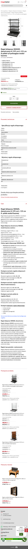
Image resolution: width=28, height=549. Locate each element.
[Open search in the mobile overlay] (12, 5)
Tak (21, 534)
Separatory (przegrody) (9, 311)
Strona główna (4, 11)
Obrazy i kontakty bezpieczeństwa (9, 197)
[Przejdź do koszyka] (25, 2)
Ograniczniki (6, 309)
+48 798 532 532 (6, 519)
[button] (14, 107)
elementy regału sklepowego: (16, 305)
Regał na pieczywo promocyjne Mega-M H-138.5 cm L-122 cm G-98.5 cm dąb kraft (13, 479)
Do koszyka (14, 103)
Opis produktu (16, 112)
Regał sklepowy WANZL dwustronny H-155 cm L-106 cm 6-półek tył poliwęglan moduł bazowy (13, 385)
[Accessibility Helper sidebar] (26, 530)
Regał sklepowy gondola (7, 215)
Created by (12, 547)
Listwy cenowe (6, 308)
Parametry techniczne (6, 112)
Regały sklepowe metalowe (15, 11)
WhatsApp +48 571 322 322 (9, 526)
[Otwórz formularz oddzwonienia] (24, 539)
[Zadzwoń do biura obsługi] (22, 2)
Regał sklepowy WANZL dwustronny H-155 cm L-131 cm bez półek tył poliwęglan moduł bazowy (13, 414)
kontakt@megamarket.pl (8, 522)
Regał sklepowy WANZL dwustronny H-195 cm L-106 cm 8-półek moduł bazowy (13, 443)
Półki (4, 313)
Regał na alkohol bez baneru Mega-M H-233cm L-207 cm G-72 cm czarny (13, 498)
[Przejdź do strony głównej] (5, 2)
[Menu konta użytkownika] (19, 2)
